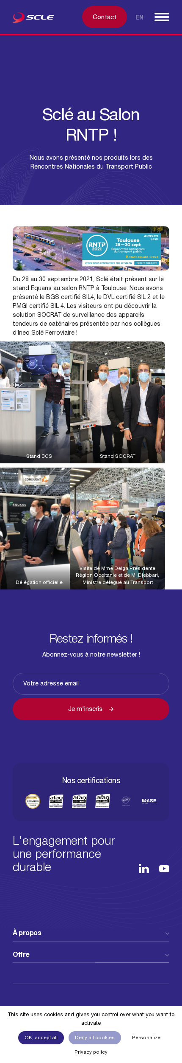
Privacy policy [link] (91, 1052)
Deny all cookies (95, 1037)
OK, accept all (41, 1037)
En (139, 17)
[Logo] (36, 19)
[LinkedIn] (144, 868)
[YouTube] (164, 868)
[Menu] (161, 17)
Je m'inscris (85, 708)
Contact (104, 16)
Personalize (146, 1037)
